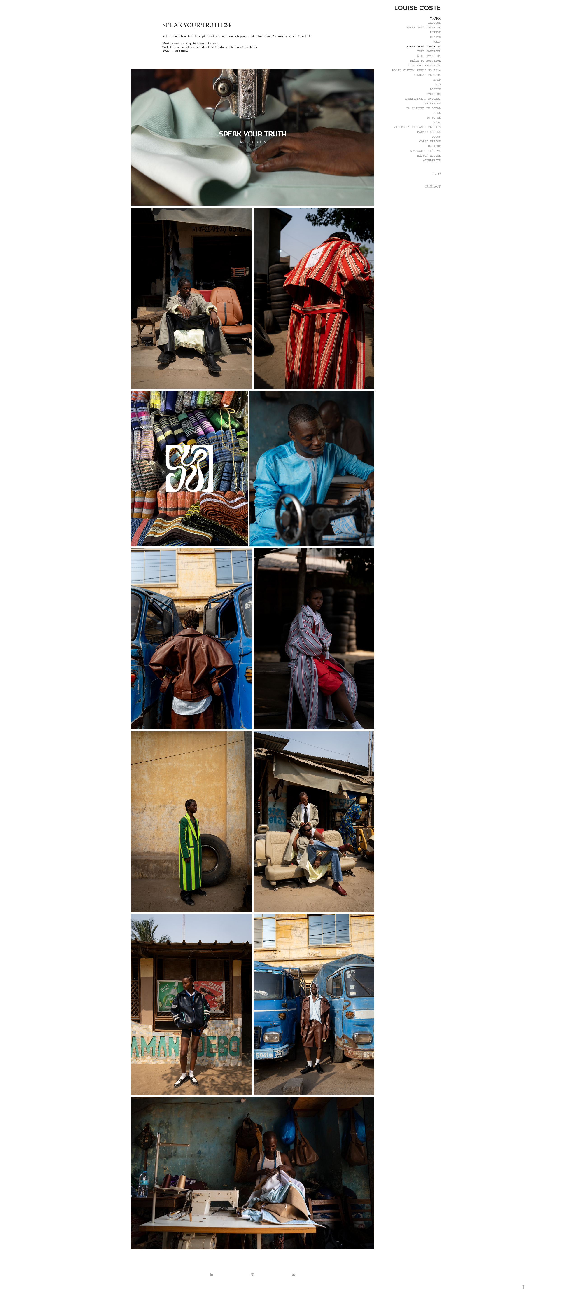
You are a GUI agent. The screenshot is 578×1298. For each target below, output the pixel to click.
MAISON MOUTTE (429, 156)
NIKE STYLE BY (429, 56)
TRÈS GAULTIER (429, 51)
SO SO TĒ (433, 118)
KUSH (437, 122)
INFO (436, 173)
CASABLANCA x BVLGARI (423, 99)
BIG (438, 84)
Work (435, 18)
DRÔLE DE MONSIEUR (425, 61)
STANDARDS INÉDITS (425, 151)
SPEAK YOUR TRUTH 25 (423, 28)
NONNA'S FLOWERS (427, 75)
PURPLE (435, 32)
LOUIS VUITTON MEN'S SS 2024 (416, 70)
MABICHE (434, 146)
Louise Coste (417, 8)
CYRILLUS (433, 94)
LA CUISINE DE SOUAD (423, 108)
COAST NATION (430, 141)
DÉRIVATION (432, 103)
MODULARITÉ (432, 160)
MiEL (437, 113)
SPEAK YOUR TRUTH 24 (423, 46)
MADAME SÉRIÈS (429, 132)
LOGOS (436, 137)
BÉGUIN (435, 89)
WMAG (437, 42)
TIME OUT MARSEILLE (424, 65)
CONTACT (433, 186)
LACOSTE (434, 23)
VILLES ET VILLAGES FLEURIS (417, 127)
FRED (437, 80)
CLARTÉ (435, 37)
